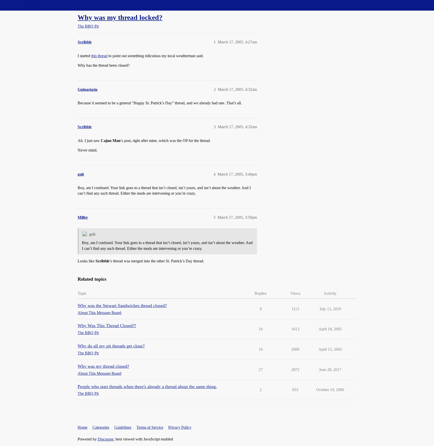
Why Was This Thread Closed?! (107, 325)
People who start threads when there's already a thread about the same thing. (147, 386)
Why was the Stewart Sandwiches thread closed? (122, 305)
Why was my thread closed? (103, 366)
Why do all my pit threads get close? (111, 345)
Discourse (106, 439)
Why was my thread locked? (120, 17)
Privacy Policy (179, 427)
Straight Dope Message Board (26, 5)
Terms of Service (149, 427)
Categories (100, 427)
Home (82, 427)
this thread (99, 56)
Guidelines (122, 427)
